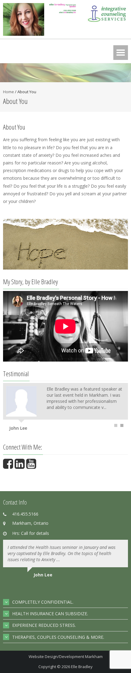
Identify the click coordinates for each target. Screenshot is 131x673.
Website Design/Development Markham (66, 656)
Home (8, 91)
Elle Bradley (82, 666)
